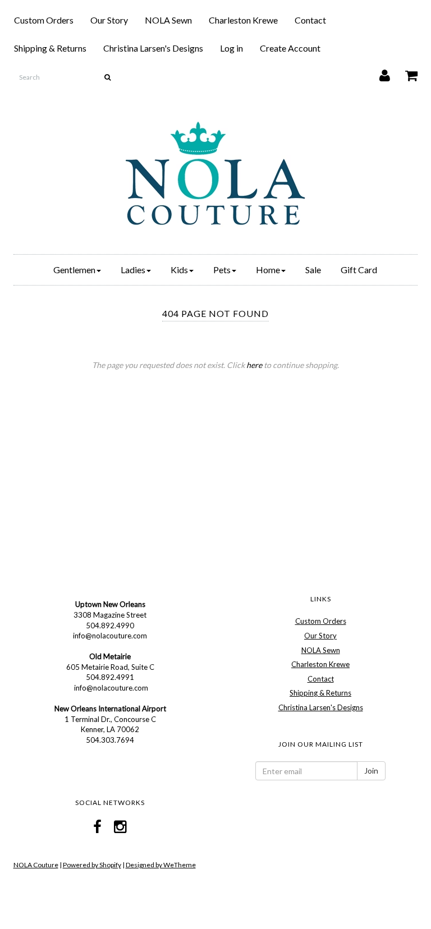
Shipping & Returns (50, 48)
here (254, 365)
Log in (231, 48)
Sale (313, 269)
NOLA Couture (35, 865)
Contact (310, 20)
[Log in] (377, 72)
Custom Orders (44, 20)
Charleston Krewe (243, 20)
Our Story (109, 20)
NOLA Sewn (168, 20)
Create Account (290, 48)
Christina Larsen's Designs (153, 48)
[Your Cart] (404, 72)
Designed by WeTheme (161, 865)
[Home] (215, 173)
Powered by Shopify (92, 865)
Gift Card (359, 269)
